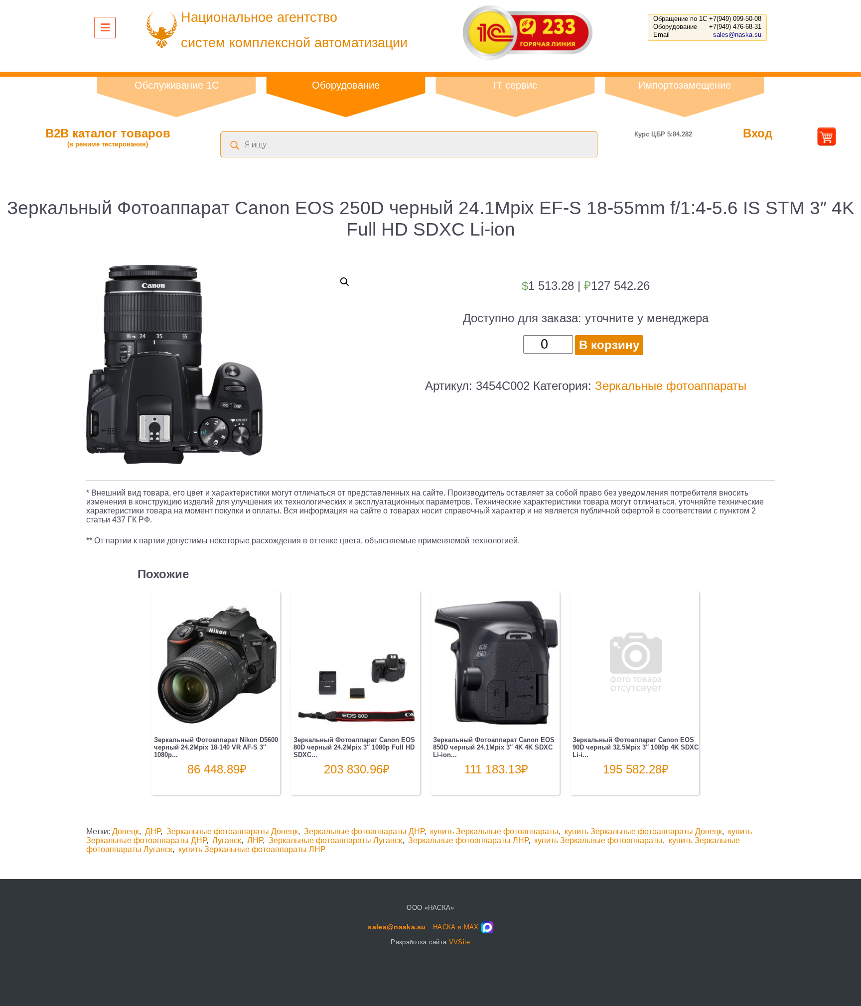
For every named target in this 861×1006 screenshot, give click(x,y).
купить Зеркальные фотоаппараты (494, 831)
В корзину (609, 345)
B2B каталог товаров (107, 137)
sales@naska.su (737, 34)
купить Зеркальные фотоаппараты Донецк (643, 831)
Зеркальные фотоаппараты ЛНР (468, 840)
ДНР (152, 831)
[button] (345, 282)
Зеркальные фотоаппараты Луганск (335, 840)
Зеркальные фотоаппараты (670, 385)
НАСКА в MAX (456, 927)
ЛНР (255, 840)
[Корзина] (827, 142)
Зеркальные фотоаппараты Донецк (232, 831)
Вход (757, 133)
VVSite (459, 942)
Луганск (226, 840)
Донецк (125, 831)
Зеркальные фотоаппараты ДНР (364, 831)
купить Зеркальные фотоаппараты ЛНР (252, 849)
